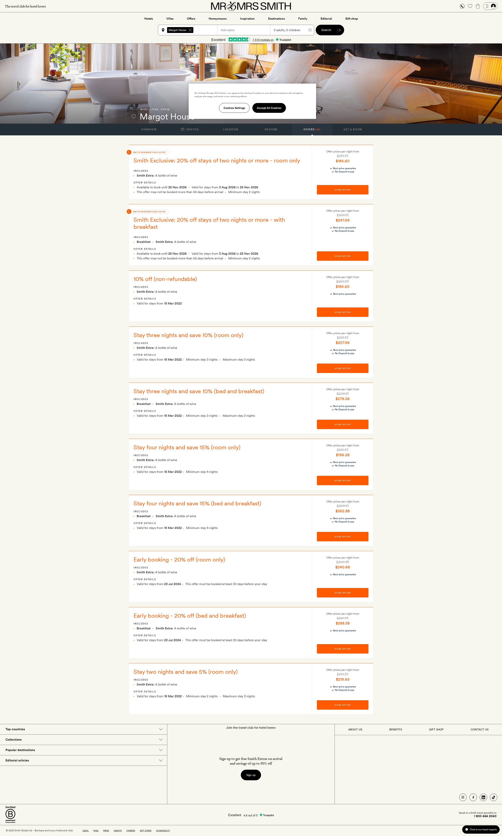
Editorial (326, 18)
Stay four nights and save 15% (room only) (187, 447)
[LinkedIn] (483, 797)
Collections (13, 739)
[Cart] (478, 6)
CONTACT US (479, 729)
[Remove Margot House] (190, 30)
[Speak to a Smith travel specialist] (462, 6)
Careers (130, 830)
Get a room (353, 129)
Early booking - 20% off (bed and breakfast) (190, 615)
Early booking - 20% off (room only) (179, 559)
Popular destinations (20, 750)
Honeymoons (218, 18)
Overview (148, 129)
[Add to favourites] (133, 116)
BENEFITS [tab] (395, 729)
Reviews (271, 129)
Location (230, 129)
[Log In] (490, 6)
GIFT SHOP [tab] (436, 729)
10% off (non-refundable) (165, 278)
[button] (462, 6)
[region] (252, 101)
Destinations (276, 18)
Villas (170, 18)
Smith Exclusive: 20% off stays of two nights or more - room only (217, 160)
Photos (192, 129)
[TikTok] (493, 797)
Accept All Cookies (269, 107)
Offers (191, 18)
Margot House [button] (177, 30)
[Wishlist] (470, 6)
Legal (86, 830)
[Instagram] (463, 797)
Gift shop (351, 18)
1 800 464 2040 (485, 816)
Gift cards (145, 830)
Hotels (148, 18)
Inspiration (247, 18)
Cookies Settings (234, 107)
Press (106, 830)
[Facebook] (473, 797)
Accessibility (163, 830)
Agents (118, 830)
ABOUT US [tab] (355, 729)
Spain (165, 109)
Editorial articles (17, 760)
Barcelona (149, 109)
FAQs (95, 830)
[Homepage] (251, 6)
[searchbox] (207, 30)
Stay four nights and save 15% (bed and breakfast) (197, 503)
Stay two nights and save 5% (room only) (186, 671)
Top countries (15, 729)
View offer (343, 190)
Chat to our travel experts (483, 829)
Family (302, 18)
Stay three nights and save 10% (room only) (188, 334)
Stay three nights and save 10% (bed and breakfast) (199, 391)
